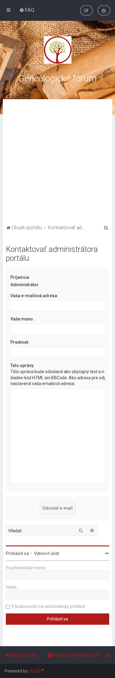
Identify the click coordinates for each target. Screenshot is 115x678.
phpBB (35, 671)
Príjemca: (20, 277)
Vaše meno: (22, 319)
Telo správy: (22, 365)
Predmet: (19, 342)
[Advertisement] (57, 162)
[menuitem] (27, 9)
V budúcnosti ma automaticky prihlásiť (48, 606)
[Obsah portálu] (57, 50)
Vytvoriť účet (46, 553)
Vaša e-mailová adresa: (34, 295)
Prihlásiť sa (17, 553)
